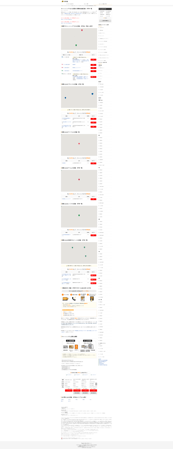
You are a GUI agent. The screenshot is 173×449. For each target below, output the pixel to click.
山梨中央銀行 (101, 186)
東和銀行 (100, 145)
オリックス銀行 (101, 356)
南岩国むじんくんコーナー (77, 67)
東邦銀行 (100, 132)
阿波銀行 (100, 291)
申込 (93, 59)
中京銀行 (100, 216)
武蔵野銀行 (101, 159)
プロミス (100, 76)
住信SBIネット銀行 (102, 351)
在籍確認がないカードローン (103, 38)
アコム (100, 73)
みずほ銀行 (101, 89)
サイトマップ (89, 446)
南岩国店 (74, 64)
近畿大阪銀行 (101, 235)
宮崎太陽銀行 (101, 332)
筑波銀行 (100, 143)
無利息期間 (108, 12)
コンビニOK (108, 16)
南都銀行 (100, 249)
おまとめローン (101, 44)
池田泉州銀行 (101, 232)
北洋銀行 (100, 105)
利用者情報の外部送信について (82, 446)
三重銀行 (100, 221)
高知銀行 (100, 283)
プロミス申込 (69, 390)
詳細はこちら (93, 76)
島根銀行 (100, 256)
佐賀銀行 (100, 307)
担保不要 (101, 12)
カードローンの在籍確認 (103, 52)
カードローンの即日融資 (103, 41)
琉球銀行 (100, 340)
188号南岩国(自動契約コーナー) (77, 70)
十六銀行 (100, 197)
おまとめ (101, 16)
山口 (69, 401)
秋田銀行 (100, 119)
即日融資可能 (102, 11)
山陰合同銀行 (101, 262)
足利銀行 (100, 151)
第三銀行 (100, 229)
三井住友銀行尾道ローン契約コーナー (82, 77)
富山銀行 (100, 175)
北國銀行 (100, 178)
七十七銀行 (101, 116)
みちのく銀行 (101, 110)
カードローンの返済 (102, 49)
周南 (83, 399)
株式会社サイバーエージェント (78, 438)
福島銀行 (100, 130)
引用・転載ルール (84, 445)
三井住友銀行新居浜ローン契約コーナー (82, 78)
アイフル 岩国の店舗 (66, 64)
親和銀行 (100, 315)
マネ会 (62, 5)
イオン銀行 (101, 354)
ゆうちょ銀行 (101, 92)
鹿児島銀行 (101, 326)
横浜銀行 (100, 137)
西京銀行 (100, 273)
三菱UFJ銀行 (101, 84)
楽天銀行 (100, 345)
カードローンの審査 (102, 60)
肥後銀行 (100, 321)
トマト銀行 (101, 267)
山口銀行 (100, 275)
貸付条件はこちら (67, 418)
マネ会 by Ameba (66, 430)
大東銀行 (100, 127)
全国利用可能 (102, 14)
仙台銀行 (100, 121)
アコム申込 (85, 390)
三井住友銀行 (101, 86)
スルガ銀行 (101, 205)
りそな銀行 (101, 95)
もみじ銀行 (101, 264)
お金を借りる (101, 27)
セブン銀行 (101, 348)
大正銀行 (100, 240)
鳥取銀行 (100, 259)
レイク (100, 78)
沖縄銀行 (100, 337)
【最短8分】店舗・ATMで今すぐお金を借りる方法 (73, 13)
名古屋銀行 (101, 211)
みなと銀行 (101, 246)
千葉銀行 (100, 162)
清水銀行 (100, 208)
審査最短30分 (108, 14)
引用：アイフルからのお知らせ (66, 19)
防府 (62, 401)
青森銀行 (100, 108)
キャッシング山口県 (78, 5)
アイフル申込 (77, 390)
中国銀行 (100, 253)
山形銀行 (100, 124)
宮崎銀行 (100, 329)
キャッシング (101, 35)
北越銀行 (100, 172)
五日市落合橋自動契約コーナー (77, 59)
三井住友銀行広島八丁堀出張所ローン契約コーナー (80, 76)
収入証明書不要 (108, 11)
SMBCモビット (101, 67)
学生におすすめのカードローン (104, 57)
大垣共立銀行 (101, 194)
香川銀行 (100, 294)
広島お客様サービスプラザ (67, 121)
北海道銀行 (101, 102)
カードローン (65, 5)
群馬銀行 (100, 148)
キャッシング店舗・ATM (103, 3)
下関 (76, 399)
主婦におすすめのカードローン (104, 55)
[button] (82, 30)
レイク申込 (93, 390)
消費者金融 (101, 30)
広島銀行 (100, 270)
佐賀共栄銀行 (101, 310)
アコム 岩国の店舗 (65, 67)
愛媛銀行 (100, 286)
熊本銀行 (100, 318)
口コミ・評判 (86, 3)
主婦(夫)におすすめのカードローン (66, 415)
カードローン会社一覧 (69, 3)
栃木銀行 (100, 154)
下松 (69, 399)
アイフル (100, 70)
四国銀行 (100, 280)
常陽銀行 (100, 140)
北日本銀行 (101, 113)
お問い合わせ (93, 446)
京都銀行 (100, 224)
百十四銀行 (101, 297)
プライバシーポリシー (91, 445)
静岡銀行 (100, 200)
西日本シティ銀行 (102, 304)
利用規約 (80, 445)
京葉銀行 (100, 156)
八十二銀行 (101, 189)
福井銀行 (100, 183)
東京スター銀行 (101, 165)
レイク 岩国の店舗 (65, 70)
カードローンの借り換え (103, 46)
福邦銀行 (100, 243)
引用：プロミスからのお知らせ (66, 23)
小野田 (62, 399)
